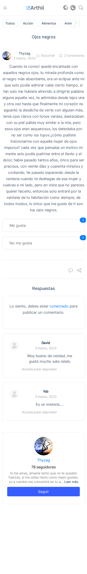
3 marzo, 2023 (46, 348)
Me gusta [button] (47, 223)
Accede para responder (39, 369)
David (46, 343)
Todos (10, 23)
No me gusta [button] (47, 240)
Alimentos (49, 23)
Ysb (45, 391)
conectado (59, 306)
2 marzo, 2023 (24, 58)
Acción (28, 23)
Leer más (71, 482)
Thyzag (24, 53)
